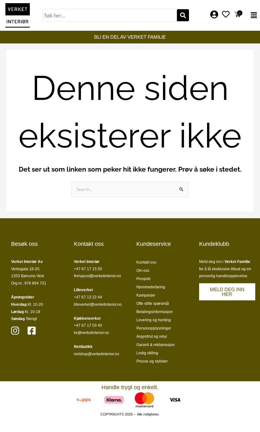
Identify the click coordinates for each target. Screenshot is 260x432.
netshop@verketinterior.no (96, 354)
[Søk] (183, 15)
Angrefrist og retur (151, 336)
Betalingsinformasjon (154, 312)
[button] (252, 15)
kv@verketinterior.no (91, 333)
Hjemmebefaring (150, 287)
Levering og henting (153, 320)
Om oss (142, 270)
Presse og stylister (152, 361)
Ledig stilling (147, 353)
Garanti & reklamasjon (155, 345)
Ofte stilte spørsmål (152, 303)
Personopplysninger (153, 328)
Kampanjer (145, 295)
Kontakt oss (146, 262)
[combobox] (109, 15)
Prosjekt (143, 279)
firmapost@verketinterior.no (97, 276)
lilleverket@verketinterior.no (98, 304)
